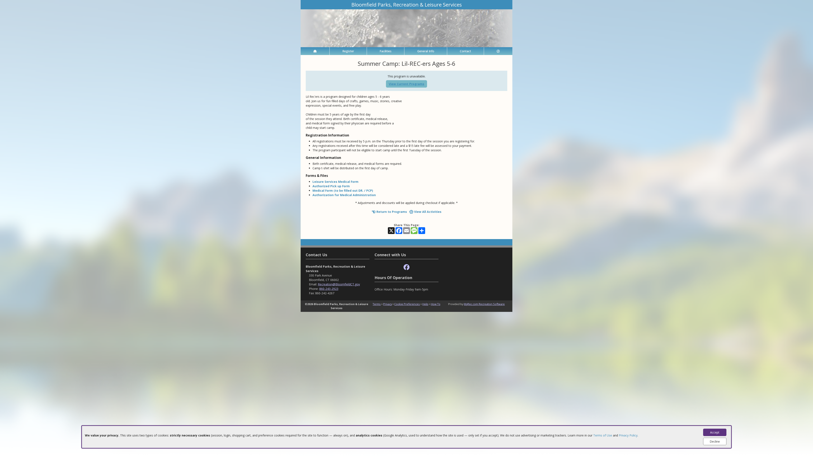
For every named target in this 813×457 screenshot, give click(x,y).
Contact (465, 51)
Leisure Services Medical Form (335, 182)
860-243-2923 (328, 289)
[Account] (498, 51)
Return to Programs (391, 212)
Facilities (385, 51)
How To (435, 304)
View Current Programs (406, 84)
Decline (715, 441)
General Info (425, 51)
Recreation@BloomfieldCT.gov (339, 284)
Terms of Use (602, 435)
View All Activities (427, 212)
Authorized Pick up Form (331, 186)
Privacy (387, 304)
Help (425, 304)
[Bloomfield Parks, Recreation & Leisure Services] (406, 28)
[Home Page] (315, 51)
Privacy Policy (628, 435)
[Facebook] (406, 267)
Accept (714, 432)
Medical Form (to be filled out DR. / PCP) (342, 191)
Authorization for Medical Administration (344, 195)
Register (348, 51)
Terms (377, 304)
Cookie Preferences (407, 304)
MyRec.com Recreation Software (484, 304)
